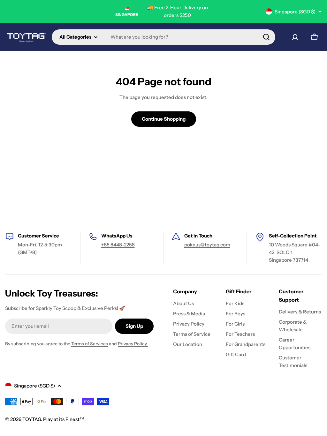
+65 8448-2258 (118, 245)
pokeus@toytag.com (207, 245)
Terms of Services (89, 344)
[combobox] (163, 37)
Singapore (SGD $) (295, 12)
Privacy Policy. (133, 344)
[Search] (266, 37)
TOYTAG (31, 419)
